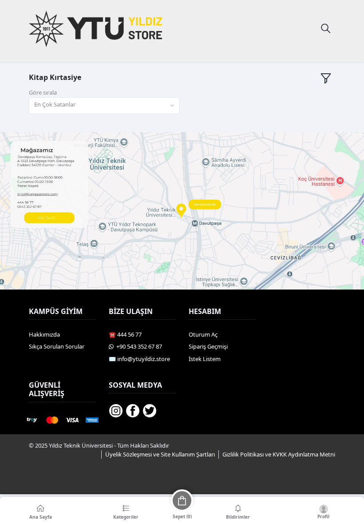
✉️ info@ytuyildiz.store (139, 359)
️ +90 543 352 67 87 (138, 346)
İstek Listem (205, 359)
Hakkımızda (44, 334)
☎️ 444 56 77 (125, 334)
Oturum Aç (203, 334)
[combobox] (104, 106)
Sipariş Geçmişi (208, 346)
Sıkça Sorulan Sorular (56, 346)
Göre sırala (43, 92)
